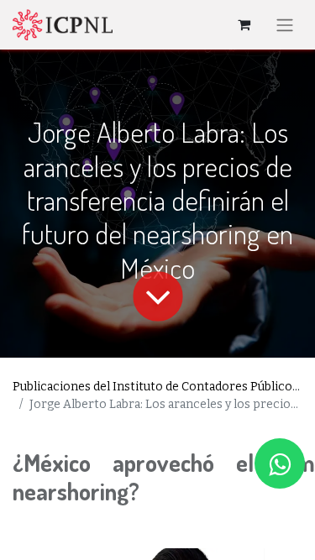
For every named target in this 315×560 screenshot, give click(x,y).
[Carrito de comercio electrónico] (243, 24)
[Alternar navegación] (284, 25)
